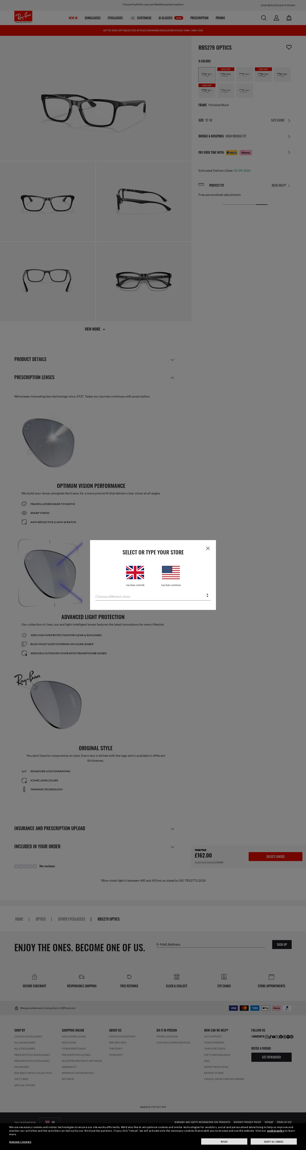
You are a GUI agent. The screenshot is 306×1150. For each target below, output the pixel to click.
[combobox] (153, 596)
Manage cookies (20, 1142)
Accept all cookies (274, 1141)
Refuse (224, 1141)
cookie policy (275, 1130)
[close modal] (208, 548)
